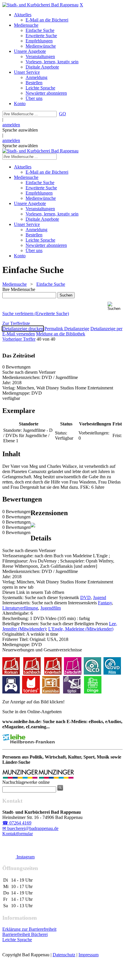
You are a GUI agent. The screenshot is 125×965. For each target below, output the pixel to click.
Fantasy (105, 602)
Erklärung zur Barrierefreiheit (29, 929)
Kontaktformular (17, 833)
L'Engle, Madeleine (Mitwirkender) (80, 628)
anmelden (11, 124)
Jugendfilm (50, 607)
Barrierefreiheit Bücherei (25, 934)
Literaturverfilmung (20, 607)
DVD (85, 597)
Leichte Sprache (17, 939)
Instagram (25, 856)
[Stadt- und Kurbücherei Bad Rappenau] (40, 4)
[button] (115, 306)
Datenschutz (64, 954)
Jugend (99, 597)
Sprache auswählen (20, 129)
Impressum (88, 954)
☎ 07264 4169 (16, 822)
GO (62, 113)
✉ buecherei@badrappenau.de (30, 828)
